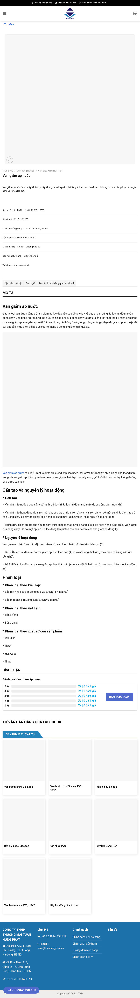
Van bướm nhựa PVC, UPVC (19, 905)
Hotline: (21, 990)
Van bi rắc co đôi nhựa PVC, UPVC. (66, 788)
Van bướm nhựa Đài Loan (18, 786)
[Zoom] (9, 159)
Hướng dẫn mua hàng (85, 950)
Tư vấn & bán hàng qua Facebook (56, 283)
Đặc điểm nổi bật (13, 283)
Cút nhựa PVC (58, 846)
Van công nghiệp (25, 170)
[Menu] (5, 13)
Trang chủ (8, 170)
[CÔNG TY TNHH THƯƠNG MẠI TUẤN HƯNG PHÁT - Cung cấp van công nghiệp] (70, 13)
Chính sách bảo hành (85, 943)
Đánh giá (30, 283)
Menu (12, 24)
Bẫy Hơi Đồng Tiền (106, 846)
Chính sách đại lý (83, 956)
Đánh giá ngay (119, 696)
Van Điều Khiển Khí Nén (50, 170)
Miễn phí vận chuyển (66, 3)
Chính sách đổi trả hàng (86, 937)
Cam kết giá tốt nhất (43, 3)
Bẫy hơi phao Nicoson (16, 846)
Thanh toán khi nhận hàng (93, 3)
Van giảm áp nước (13, 473)
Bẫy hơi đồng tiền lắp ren (64, 905)
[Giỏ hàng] (135, 13)
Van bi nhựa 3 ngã (106, 786)
